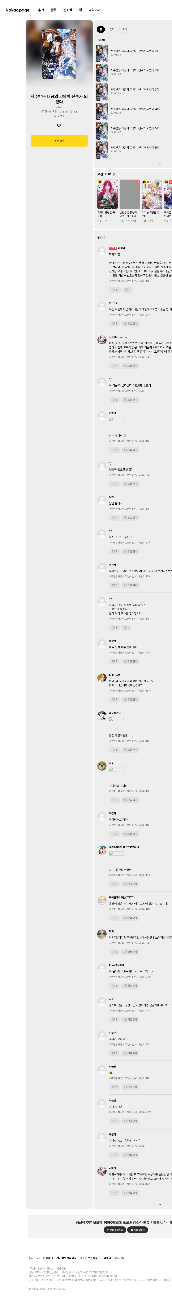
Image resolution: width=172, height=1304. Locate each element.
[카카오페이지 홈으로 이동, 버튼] (17, 10)
